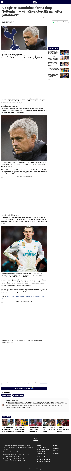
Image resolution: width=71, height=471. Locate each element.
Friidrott (56, 453)
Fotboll (9, 17)
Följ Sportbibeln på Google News (22, 388)
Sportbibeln (4, 17)
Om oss (39, 445)
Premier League (6, 395)
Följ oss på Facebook (43, 459)
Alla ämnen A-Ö (42, 457)
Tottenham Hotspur (18, 395)
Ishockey (56, 448)
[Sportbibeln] (35, 2)
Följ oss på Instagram (43, 461)
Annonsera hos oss (42, 455)
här (15, 407)
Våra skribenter (41, 447)
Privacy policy (41, 451)
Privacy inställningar (35, 469)
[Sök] (68, 2)
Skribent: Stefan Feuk (6, 19)
